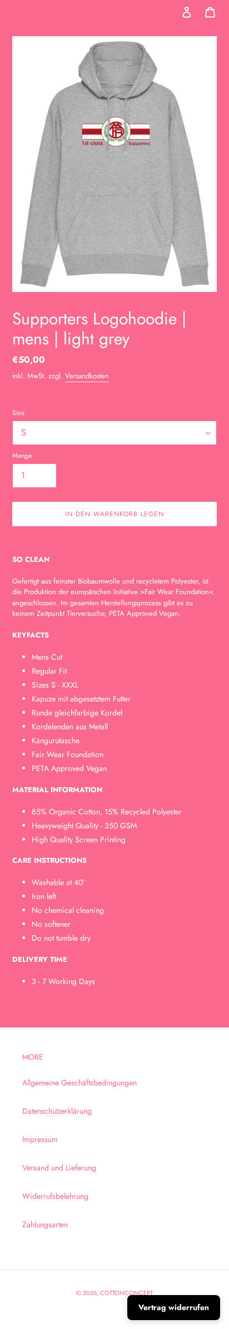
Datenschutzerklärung (57, 1110)
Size (18, 412)
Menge (22, 455)
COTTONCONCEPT (126, 1292)
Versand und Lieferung (59, 1167)
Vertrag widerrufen (173, 1307)
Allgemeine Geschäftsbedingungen (79, 1082)
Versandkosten (87, 375)
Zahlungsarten (45, 1224)
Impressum (40, 1139)
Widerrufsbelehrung (55, 1196)
